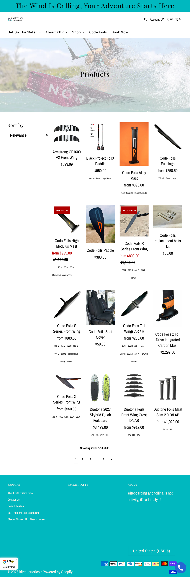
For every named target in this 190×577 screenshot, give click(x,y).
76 (164, 429)
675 (129, 435)
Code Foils (98, 32)
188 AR (134, 361)
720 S (69, 345)
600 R (124, 270)
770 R (130, 270)
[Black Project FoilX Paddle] (100, 136)
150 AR (130, 353)
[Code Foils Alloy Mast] (134, 144)
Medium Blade (94, 178)
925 (138, 435)
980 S (57, 353)
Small (168, 178)
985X (78, 416)
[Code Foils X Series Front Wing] (66, 381)
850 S (75, 345)
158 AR (137, 353)
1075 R (133, 278)
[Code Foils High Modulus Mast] (66, 219)
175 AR (145, 353)
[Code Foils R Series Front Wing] (134, 221)
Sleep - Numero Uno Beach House (26, 519)
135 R (136, 345)
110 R (124, 345)
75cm (60, 267)
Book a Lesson (16, 506)
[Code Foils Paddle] (100, 224)
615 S (63, 345)
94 (171, 429)
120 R (130, 345)
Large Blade (106, 178)
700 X (54, 416)
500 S (56, 345)
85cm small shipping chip (62, 275)
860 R (137, 270)
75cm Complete (127, 192)
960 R (143, 270)
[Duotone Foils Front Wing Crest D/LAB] (134, 387)
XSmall (161, 178)
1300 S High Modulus (69, 353)
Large (174, 178)
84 (167, 429)
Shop (76, 32)
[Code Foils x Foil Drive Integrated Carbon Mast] (167, 308)
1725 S (70, 361)
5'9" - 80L (95, 435)
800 (133, 435)
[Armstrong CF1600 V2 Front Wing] (66, 133)
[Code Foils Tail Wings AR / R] (134, 304)
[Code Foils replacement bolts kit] (167, 216)
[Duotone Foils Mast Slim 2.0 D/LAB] (167, 387)
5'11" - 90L (104, 435)
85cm (72, 267)
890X (72, 416)
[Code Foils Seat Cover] (100, 307)
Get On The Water (22, 32)
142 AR (122, 353)
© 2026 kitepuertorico (24, 572)
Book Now (120, 32)
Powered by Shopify (58, 572)
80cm (66, 267)
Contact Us (14, 499)
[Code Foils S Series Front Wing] (66, 304)
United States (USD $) (151, 551)
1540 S (62, 361)
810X (66, 416)
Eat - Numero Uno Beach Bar (23, 513)
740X (61, 416)
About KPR (54, 32)
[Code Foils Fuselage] (167, 136)
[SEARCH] (145, 19)
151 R (143, 345)
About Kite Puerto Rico (20, 493)
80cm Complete (141, 192)
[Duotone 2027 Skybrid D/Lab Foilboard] (100, 387)
